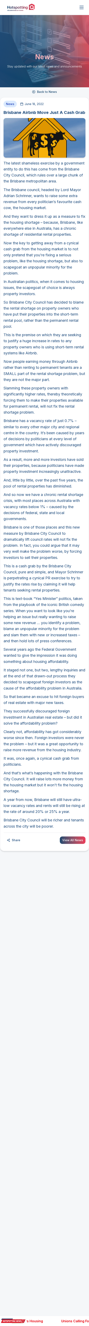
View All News (72, 840)
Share (16, 840)
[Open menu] (81, 7)
